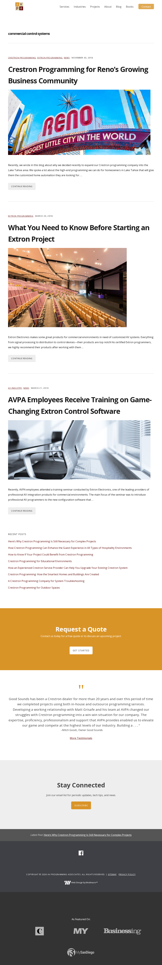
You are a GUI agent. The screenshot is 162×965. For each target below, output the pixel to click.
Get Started (81, 650)
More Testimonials (81, 738)
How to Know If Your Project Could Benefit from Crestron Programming (50, 554)
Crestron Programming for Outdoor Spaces (34, 587)
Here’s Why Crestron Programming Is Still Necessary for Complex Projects (52, 541)
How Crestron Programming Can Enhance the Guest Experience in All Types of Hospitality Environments (70, 548)
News (67, 57)
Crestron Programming (22, 57)
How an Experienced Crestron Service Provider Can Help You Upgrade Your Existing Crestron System (68, 568)
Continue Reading (21, 186)
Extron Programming (50, 57)
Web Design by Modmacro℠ (84, 882)
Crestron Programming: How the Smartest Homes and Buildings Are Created (53, 574)
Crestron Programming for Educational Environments (40, 561)
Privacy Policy (127, 874)
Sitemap (112, 874)
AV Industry (15, 388)
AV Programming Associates (19, 6)
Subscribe (81, 805)
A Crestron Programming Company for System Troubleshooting (46, 581)
